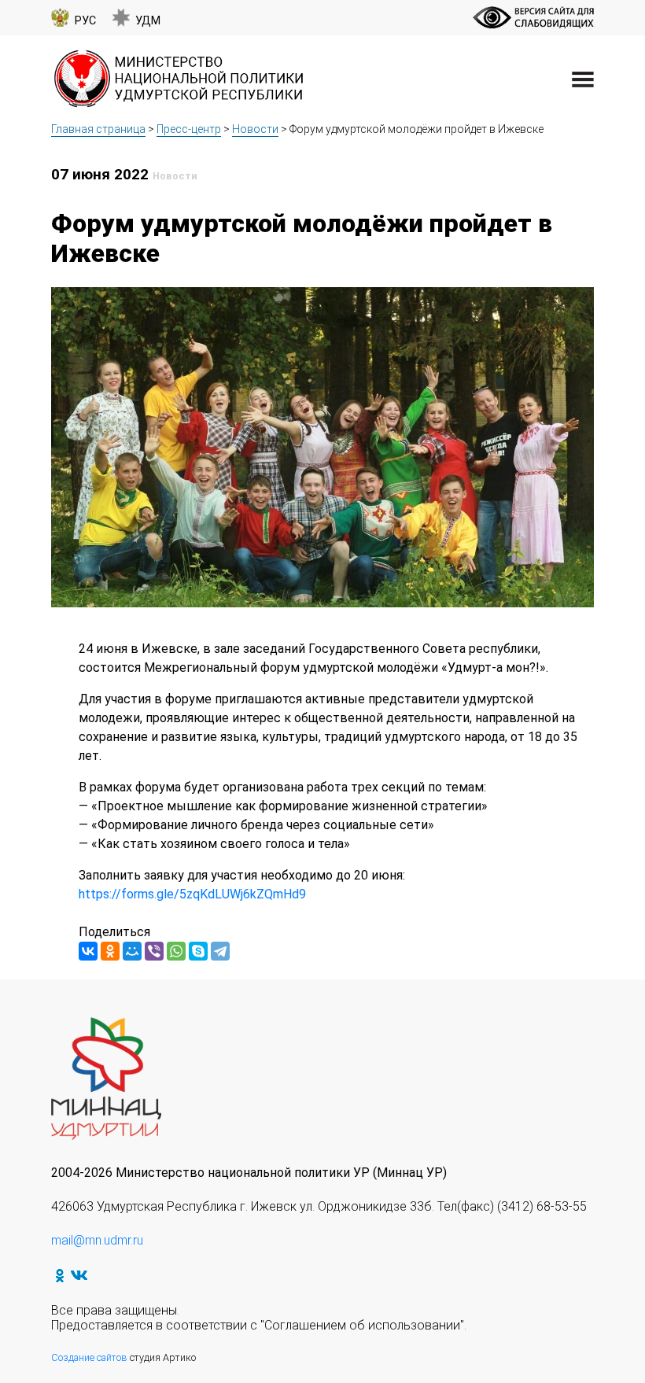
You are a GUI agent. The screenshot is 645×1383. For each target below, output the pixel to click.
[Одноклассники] (110, 951)
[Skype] (198, 951)
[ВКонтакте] (88, 951)
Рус (85, 21)
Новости (255, 129)
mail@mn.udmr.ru (97, 1240)
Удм (147, 21)
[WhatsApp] (176, 951)
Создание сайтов (89, 1357)
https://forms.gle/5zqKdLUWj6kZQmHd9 (192, 894)
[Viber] (154, 951)
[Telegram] (220, 951)
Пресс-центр (189, 129)
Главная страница (98, 129)
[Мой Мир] (132, 951)
